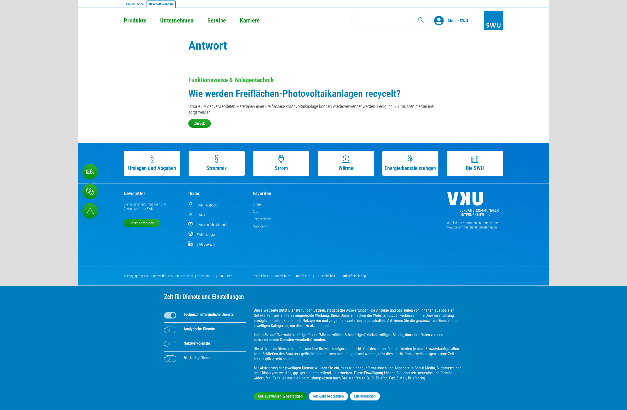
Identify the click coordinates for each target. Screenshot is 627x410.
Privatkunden (135, 4)
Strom (281, 168)
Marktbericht (261, 226)
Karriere (250, 20)
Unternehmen (176, 20)
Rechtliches (261, 276)
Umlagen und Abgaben (152, 168)
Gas (255, 212)
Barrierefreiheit (326, 276)
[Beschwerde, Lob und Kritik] (90, 172)
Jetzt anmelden (142, 223)
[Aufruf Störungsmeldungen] (90, 211)
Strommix (216, 168)
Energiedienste (262, 219)
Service (216, 20)
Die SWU (475, 168)
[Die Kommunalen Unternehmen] (472, 206)
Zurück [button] (199, 123)
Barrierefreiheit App (353, 276)
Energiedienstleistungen (410, 168)
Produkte (135, 20)
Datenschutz (282, 276)
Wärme (345, 168)
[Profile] (441, 20)
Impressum (303, 276)
